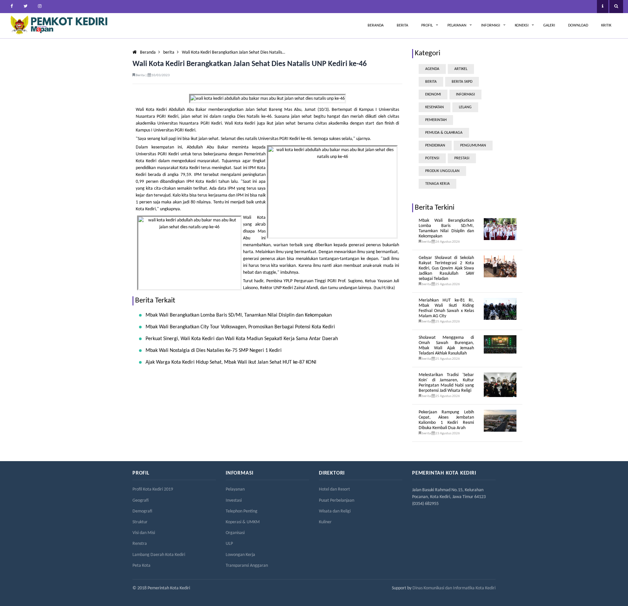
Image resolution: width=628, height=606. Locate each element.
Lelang (465, 107)
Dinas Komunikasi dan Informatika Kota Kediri (454, 588)
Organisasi (235, 532)
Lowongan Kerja (240, 554)
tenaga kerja (437, 184)
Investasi (234, 500)
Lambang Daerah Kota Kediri (158, 554)
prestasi (461, 158)
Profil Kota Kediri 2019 (152, 489)
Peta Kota (141, 565)
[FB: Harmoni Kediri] (11, 6)
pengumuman (473, 145)
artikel (460, 69)
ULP (229, 543)
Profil (427, 25)
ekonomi (433, 94)
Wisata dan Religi (335, 511)
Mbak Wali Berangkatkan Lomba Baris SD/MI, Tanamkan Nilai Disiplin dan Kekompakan (239, 315)
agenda (432, 69)
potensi (432, 158)
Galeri (549, 25)
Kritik (606, 25)
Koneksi (522, 25)
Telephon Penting (241, 511)
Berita (402, 25)
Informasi (490, 25)
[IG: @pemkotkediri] (39, 6)
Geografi (140, 500)
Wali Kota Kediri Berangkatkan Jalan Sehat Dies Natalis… (233, 52)
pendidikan (435, 145)
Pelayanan (456, 25)
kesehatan (434, 107)
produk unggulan (442, 171)
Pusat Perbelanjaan (336, 500)
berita (168, 52)
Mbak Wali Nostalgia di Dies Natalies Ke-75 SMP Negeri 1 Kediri (214, 350)
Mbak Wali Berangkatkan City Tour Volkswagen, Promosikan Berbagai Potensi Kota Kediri (240, 327)
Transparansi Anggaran (247, 565)
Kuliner (325, 522)
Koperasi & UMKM (243, 522)
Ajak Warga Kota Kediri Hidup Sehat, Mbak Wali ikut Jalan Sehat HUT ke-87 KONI (231, 362)
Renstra (139, 543)
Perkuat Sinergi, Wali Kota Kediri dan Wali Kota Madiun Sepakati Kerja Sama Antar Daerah (242, 338)
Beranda (376, 25)
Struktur (140, 522)
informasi (465, 94)
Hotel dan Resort (334, 489)
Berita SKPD (462, 82)
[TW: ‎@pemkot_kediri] (25, 6)
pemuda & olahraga (443, 133)
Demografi (142, 511)
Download (578, 25)
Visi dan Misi (143, 532)
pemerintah (435, 120)
